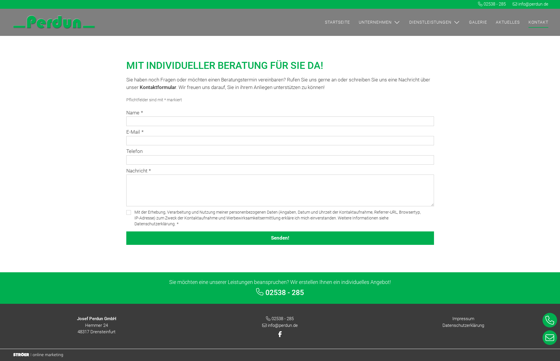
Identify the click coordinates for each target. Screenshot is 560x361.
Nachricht (138, 171)
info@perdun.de (533, 4)
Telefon (134, 151)
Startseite (337, 22)
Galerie (478, 22)
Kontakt (538, 22)
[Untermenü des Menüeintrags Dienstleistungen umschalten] (456, 22)
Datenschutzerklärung (463, 325)
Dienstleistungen (430, 22)
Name (134, 113)
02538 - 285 (495, 4)
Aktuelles (508, 22)
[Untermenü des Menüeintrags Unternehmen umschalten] (396, 22)
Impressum (463, 318)
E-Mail (135, 132)
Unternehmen (375, 22)
